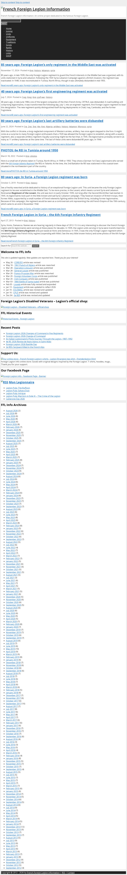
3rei (34, 126)
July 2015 (10, 774)
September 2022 (13, 539)
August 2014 (12, 805)
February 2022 (12, 558)
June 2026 (10, 416)
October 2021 (12, 569)
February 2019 (12, 657)
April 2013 (10, 848)
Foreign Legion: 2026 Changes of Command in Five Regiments (34, 333)
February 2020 (12, 624)
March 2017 (11, 720)
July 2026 (10, 413)
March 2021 (11, 588)
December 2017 (13, 695)
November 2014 (13, 796)
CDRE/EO (18, 262)
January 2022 (12, 561)
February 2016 (12, 755)
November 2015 (13, 763)
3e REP (17, 295)
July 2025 (10, 446)
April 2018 (10, 684)
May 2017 (10, 714)
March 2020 (11, 621)
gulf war (41, 97)
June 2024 (10, 481)
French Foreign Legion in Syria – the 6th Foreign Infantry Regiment (51, 215)
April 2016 (10, 750)
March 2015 (11, 785)
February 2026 (12, 427)
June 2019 (10, 646)
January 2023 (12, 528)
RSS (63, 872)
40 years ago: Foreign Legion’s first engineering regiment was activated (54, 91)
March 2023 (11, 523)
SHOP (8, 56)
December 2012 (13, 859)
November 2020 (13, 599)
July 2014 (10, 807)
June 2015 (10, 777)
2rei (30, 126)
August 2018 (12, 673)
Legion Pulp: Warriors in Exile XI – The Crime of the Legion (33, 396)
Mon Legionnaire (21, 382)
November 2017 (13, 698)
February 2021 (12, 591)
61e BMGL (18, 289)
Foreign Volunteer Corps (25, 276)
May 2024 (10, 484)
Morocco (82, 126)
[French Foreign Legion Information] (35, 9)
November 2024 (13, 468)
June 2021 (10, 580)
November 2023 (13, 501)
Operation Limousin (23, 268)
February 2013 (12, 854)
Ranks (9, 47)
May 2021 (10, 583)
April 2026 (10, 421)
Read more (42, 85)
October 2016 (12, 733)
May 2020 (10, 616)
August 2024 (12, 476)
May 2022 (10, 550)
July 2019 (10, 643)
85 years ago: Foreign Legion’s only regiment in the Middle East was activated (58, 64)
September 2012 (13, 868)
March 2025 (11, 457)
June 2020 (10, 613)
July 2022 (10, 544)
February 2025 (12, 460)
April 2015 (10, 783)
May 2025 (10, 451)
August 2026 (12, 410)
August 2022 (12, 542)
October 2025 (12, 438)
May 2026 (10, 419)
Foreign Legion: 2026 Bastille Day (21, 344)
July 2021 (10, 577)
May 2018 (10, 681)
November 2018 (13, 665)
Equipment (11, 39)
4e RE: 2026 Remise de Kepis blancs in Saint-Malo (28, 341)
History (9, 50)
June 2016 (10, 744)
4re (38, 126)
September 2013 (13, 835)
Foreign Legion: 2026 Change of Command (26, 336)
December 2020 (13, 596)
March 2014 (11, 818)
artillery (57, 126)
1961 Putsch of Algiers (24, 265)
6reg (29, 97)
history (37, 70)
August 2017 (12, 706)
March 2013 (11, 851)
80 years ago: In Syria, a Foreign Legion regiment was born (44, 177)
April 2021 (10, 586)
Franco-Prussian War (24, 273)
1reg (24, 97)
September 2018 (13, 670)
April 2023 (10, 520)
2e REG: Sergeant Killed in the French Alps (25, 347)
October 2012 (12, 865)
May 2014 (10, 813)
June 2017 (10, 711)
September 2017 (13, 703)
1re (25, 126)
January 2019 (12, 659)
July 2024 (10, 479)
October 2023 (12, 503)
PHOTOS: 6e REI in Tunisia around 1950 (29, 150)
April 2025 (10, 454)
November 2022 (13, 534)
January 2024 (12, 495)
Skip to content (8, 2)
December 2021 (13, 564)
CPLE (15, 292)
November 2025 (13, 435)
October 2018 (12, 668)
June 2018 (10, 679)
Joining (9, 31)
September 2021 (13, 572)
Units (8, 34)
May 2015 (10, 780)
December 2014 (13, 794)
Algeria (49, 126)
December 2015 (13, 761)
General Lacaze (21, 270)
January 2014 (12, 824)
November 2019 (13, 632)
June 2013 (10, 843)
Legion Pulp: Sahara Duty (18, 390)
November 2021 (13, 566)
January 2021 (12, 594)
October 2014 (12, 799)
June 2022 (10, 547)
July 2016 (10, 742)
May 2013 (10, 846)
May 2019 (10, 649)
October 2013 (12, 832)
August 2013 (12, 837)
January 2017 (12, 725)
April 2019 (10, 651)
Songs (9, 45)
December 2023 (13, 498)
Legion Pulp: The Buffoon (18, 388)
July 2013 (10, 840)
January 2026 (12, 429)
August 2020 (12, 607)
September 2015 (13, 769)
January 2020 (12, 627)
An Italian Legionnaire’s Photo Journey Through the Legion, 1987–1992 (39, 339)
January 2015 (12, 791)
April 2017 (10, 717)
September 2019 (13, 638)
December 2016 (13, 728)
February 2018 (12, 690)
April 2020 (10, 618)
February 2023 (12, 525)
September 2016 (13, 736)
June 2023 (10, 514)
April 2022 (10, 553)
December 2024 (13, 465)
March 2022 (11, 555)
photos (33, 156)
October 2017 (12, 701)
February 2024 (12, 492)
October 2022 (12, 536)
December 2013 (13, 826)
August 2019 (12, 640)
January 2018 (12, 692)
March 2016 (11, 753)
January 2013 (12, 857)
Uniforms (10, 36)
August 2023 (12, 509)
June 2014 (10, 810)
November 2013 (13, 829)
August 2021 (12, 575)
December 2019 (13, 629)
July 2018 (10, 676)
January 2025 (12, 462)
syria (52, 70)
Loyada (17, 284)
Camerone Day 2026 (15, 398)
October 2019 (12, 635)
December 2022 (13, 531)
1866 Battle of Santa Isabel (26, 281)
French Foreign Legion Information (43, 872)
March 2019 (11, 654)
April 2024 (10, 487)
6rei (31, 70)
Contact (71, 872)
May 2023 (10, 517)
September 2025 (13, 440)
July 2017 (10, 709)
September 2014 (13, 802)
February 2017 (12, 722)
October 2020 (12, 602)
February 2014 (12, 821)
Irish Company (21, 279)
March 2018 (11, 687)
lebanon (45, 70)
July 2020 (10, 610)
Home (9, 28)
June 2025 (10, 449)
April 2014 (10, 816)
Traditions (11, 42)
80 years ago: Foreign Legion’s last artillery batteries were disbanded (52, 121)
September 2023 (13, 506)
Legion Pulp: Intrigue (16, 393)
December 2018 (13, 662)
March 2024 (11, 490)
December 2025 (13, 432)
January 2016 (12, 758)
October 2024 (12, 471)
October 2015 (12, 766)
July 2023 (10, 512)
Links (8, 53)
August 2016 (12, 739)
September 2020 (13, 605)
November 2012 (13, 862)
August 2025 (12, 443)
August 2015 (12, 772)
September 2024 (13, 473)
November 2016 (13, 731)
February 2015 (12, 788)
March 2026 (11, 424)
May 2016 (10, 747)
